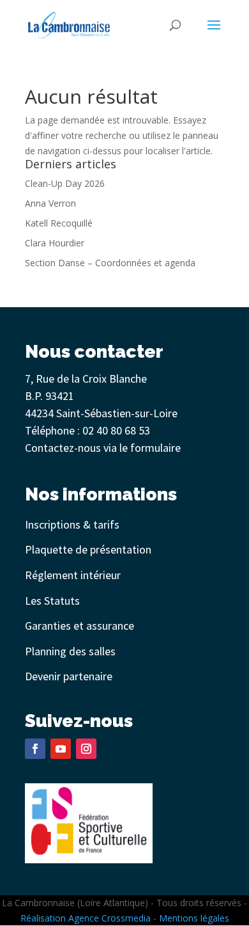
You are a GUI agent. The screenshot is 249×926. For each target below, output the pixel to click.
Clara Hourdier (54, 243)
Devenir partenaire (68, 676)
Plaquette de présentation (88, 549)
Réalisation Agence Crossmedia (85, 918)
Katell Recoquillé (59, 223)
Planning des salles (70, 651)
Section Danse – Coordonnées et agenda (110, 263)
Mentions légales (194, 918)
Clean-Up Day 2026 (65, 183)
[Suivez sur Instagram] (86, 748)
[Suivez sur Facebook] (35, 748)
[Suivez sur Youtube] (60, 748)
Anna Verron (50, 203)
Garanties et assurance (79, 625)
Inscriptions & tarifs (72, 524)
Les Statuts (52, 600)
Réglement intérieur (73, 575)
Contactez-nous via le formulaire (103, 447)
